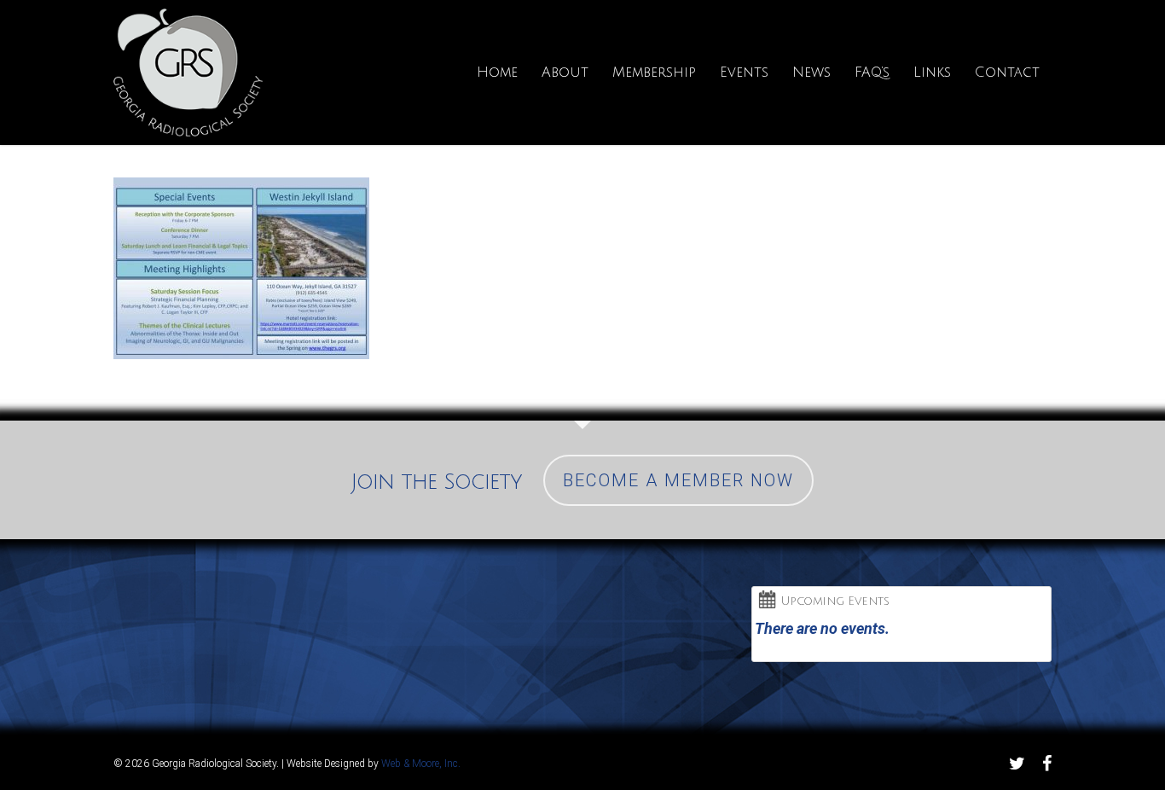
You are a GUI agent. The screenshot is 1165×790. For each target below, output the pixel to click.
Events (744, 72)
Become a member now (678, 480)
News (811, 72)
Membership (654, 72)
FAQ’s (872, 72)
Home (497, 72)
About (565, 72)
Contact (1007, 72)
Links (932, 72)
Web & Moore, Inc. (421, 764)
